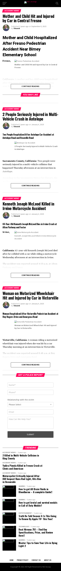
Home (11, 560)
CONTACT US (36, 560)
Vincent (17, 28)
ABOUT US (47, 560)
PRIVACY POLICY (22, 560)
